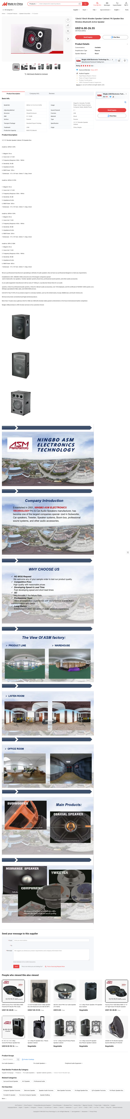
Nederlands (69, 1107)
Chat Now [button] (116, 37)
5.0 (104, 97)
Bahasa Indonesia (117, 1107)
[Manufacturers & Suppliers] (12, 4)
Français (40, 1107)
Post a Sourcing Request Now (55, 966)
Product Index (97, 1105)
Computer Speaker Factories (11, 1090)
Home (3, 13)
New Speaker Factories (64, 1090)
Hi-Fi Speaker (26, 1081)
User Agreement (76, 1111)
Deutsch (61, 1107)
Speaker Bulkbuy (45, 1095)
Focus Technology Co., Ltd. (53, 1111)
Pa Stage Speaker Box (81, 1090)
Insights (113, 1105)
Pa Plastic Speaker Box (116, 1090)
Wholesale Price (68, 1105)
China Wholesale (57, 1105)
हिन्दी (91, 1107)
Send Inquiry (88, 37)
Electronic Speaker (29, 1090)
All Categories (8, 10)
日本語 (86, 1107)
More (3, 1098)
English (20, 1107)
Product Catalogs (28, 1059)
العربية (75, 1107)
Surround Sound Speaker (10, 1081)
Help (94, 10)
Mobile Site (106, 1105)
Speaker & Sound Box (24, 13)
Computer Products (12, 13)
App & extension (105, 10)
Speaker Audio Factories (46, 1090)
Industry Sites (77, 1105)
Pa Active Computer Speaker (27, 1095)
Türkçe (102, 1107)
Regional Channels (87, 1105)
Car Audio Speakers (7, 1063)
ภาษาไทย (96, 1107)
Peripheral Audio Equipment (73, 1063)
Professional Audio (39, 1081)
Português (33, 1107)
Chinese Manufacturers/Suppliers (42, 1105)
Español (26, 1107)
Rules (126, 10)
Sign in (126, 5)
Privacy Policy (93, 1111)
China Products (28, 1105)
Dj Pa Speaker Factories (99, 1090)
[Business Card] (125, 102)
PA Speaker (35, 13)
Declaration (85, 1111)
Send (16, 966)
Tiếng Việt (108, 1107)
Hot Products (18, 1105)
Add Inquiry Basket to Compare (37, 74)
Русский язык (48, 1107)
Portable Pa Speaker (9, 1095)
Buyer (84, 10)
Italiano (55, 1107)
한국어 (80, 1107)
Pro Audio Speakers (39, 1063)
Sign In (78, 85)
